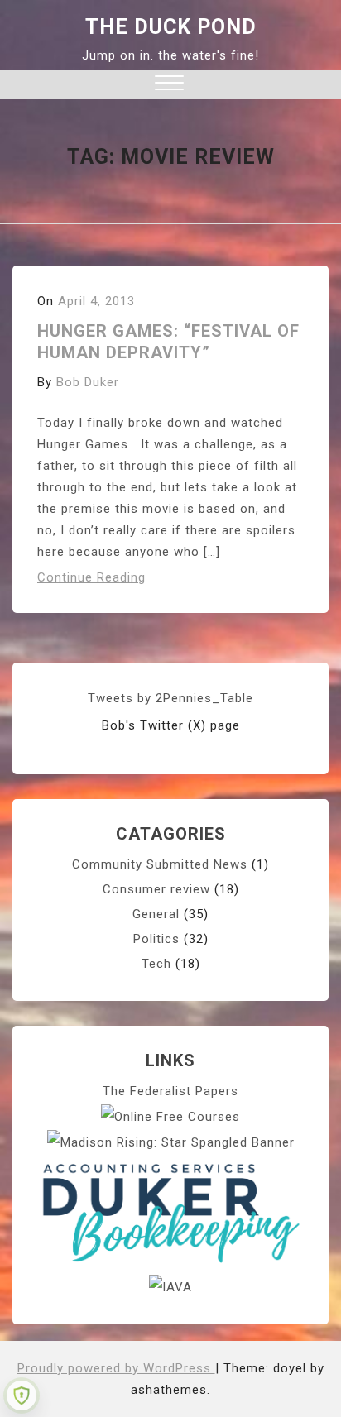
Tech (156, 963)
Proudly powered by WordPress (116, 1368)
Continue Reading (91, 577)
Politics (156, 938)
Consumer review (156, 889)
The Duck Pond (171, 27)
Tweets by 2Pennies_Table (170, 698)
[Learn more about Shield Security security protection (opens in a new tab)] (21, 1395)
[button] (169, 84)
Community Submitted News (159, 864)
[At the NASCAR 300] (171, 1141)
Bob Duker (87, 382)
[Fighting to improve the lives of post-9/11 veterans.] (170, 1286)
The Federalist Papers (170, 1091)
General (156, 914)
